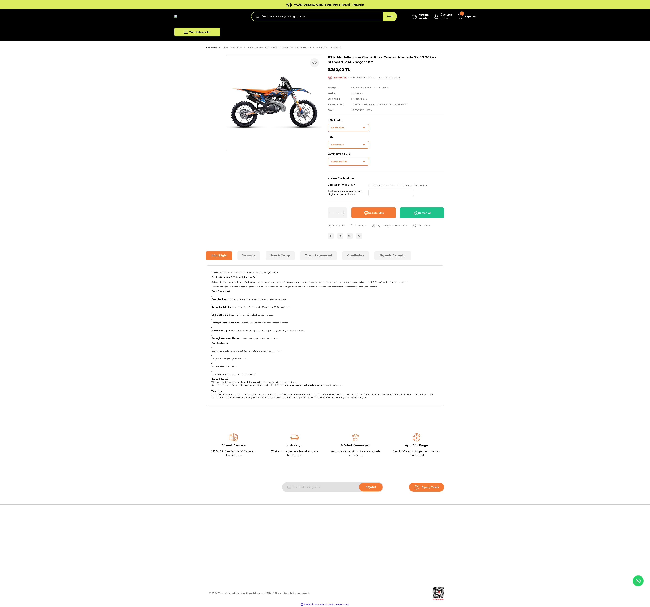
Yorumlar (248, 255)
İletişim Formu (275, 557)
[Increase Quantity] (344, 212)
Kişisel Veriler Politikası (341, 557)
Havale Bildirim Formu (280, 564)
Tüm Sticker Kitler (362, 87)
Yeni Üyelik (395, 533)
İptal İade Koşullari (338, 549)
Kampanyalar (396, 557)
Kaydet (371, 487)
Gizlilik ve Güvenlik (338, 541)
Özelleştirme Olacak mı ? (341, 185)
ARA (390, 16)
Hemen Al (424, 212)
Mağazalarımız (275, 541)
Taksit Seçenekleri (318, 255)
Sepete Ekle (376, 212)
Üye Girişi (394, 541)
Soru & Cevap (280, 255)
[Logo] (210, 16)
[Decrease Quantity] (331, 212)
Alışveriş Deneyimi (392, 255)
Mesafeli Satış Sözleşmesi (343, 533)
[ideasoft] (307, 604)
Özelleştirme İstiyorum (384, 185)
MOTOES (358, 93)
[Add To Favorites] (314, 62)
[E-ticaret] (324, 604)
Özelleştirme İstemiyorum (415, 185)
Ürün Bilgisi (219, 255)
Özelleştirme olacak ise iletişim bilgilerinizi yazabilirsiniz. (345, 193)
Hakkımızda (274, 533)
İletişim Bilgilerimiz (278, 549)
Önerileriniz (355, 255)
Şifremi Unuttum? (399, 549)
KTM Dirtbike (381, 87)
